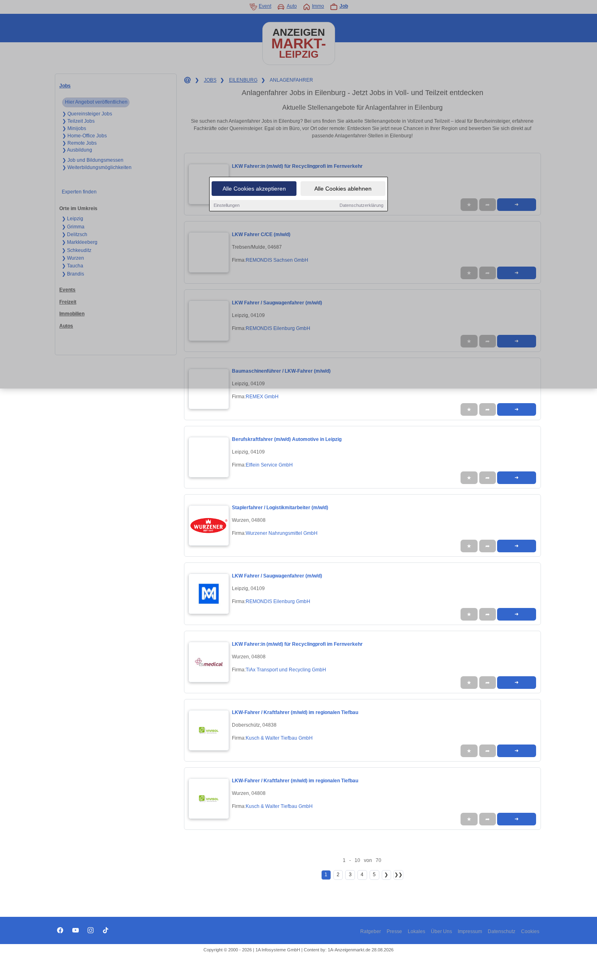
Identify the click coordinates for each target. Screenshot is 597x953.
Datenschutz (501, 931)
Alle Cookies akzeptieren (254, 188)
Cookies (530, 931)
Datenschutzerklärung (361, 205)
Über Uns (441, 931)
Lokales (416, 931)
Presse (394, 931)
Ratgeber (370, 931)
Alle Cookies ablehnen (343, 188)
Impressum (470, 931)
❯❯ (398, 874)
